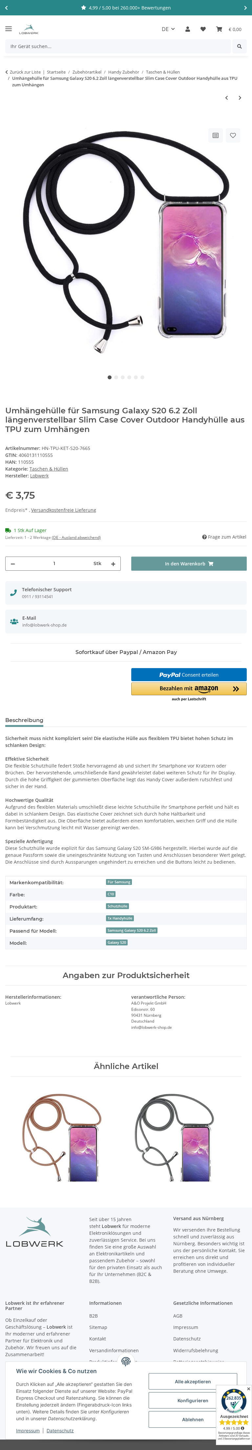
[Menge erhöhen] (113, 563)
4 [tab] (129, 377)
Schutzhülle (117, 906)
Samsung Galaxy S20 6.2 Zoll (132, 930)
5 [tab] (136, 377)
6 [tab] (142, 377)
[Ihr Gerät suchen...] (239, 46)
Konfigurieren (193, 1400)
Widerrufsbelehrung (195, 1350)
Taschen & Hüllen (49, 469)
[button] (187, 29)
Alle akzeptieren (193, 1381)
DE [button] (165, 29)
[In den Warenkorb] (10, 119)
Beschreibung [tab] (24, 720)
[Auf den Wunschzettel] (233, 135)
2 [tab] (116, 377)
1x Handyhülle (120, 918)
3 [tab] (123, 377)
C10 (111, 894)
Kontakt (97, 1339)
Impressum (28, 1430)
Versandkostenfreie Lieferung (63, 510)
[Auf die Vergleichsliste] (215, 135)
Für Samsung (119, 882)
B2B (93, 1316)
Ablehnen (193, 1419)
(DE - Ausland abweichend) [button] (76, 537)
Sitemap (98, 1327)
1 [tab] (110, 377)
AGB (177, 1316)
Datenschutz (60, 1430)
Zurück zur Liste (25, 72)
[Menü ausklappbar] (8, 26)
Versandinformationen (114, 1350)
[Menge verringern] (13, 563)
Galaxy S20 (117, 942)
